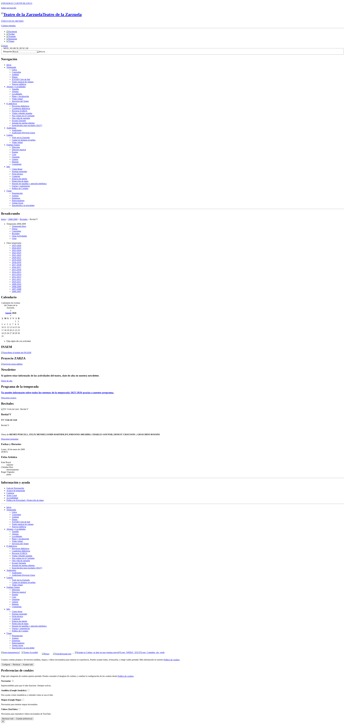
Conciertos (16, 72)
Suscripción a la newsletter (23, 205)
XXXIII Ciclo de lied (21, 79)
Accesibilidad (12, 498)
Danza (14, 77)
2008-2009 (13, 219)
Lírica (14, 70)
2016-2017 (16, 267)
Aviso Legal (11, 495)
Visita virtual (17, 99)
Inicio (8, 65)
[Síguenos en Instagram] (11, 39)
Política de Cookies (20, 188)
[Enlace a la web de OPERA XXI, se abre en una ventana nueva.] (128, 652)
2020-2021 (16, 257)
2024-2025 (16, 248)
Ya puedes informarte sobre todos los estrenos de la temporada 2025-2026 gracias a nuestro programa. (57, 392)
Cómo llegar (17, 169)
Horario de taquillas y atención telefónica (29, 183)
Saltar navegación (8, 8)
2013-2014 (16, 274)
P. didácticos (11, 103)
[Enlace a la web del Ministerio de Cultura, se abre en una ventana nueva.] (16, 3)
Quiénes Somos (13, 145)
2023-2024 (16, 250)
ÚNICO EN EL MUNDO (12, 21)
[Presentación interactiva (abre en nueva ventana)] (12, 364)
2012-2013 (16, 277)
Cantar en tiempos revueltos (23, 140)
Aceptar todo (28, 665)
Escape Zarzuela (19, 120)
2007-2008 (16, 289)
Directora (16, 147)
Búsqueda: (7, 51)
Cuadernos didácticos (21, 108)
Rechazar (16, 665)
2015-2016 (16, 269)
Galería (9, 135)
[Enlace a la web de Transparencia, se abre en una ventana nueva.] (10, 652)
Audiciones (11, 128)
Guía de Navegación (15, 488)
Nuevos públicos (19, 84)
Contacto (10, 493)
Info (8, 166)
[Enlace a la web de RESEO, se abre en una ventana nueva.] (46, 652)
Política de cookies (172, 660)
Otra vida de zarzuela (21, 118)
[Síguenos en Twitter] (10, 34)
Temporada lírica (19, 226)
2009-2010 (16, 284)
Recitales (23, 219)
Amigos (15, 196)
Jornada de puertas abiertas (23, 123)
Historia (15, 162)
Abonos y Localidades (16, 87)
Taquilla (15, 89)
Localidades (17, 94)
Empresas (16, 198)
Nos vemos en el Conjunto (23, 116)
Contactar (16, 176)
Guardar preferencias (24, 719)
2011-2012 (16, 279)
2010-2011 (16, 282)
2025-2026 (16, 245)
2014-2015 (16, 272)
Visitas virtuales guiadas (22, 113)
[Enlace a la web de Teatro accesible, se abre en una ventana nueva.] (30, 652)
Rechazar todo (7, 719)
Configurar (6, 665)
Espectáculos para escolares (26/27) (27, 125)
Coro (14, 154)
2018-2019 (16, 262)
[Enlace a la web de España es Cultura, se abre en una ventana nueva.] (96, 652)
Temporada (11, 67)
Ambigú (15, 74)
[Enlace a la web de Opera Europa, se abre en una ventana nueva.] (63, 652)
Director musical (19, 150)
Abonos (15, 91)
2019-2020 (16, 260)
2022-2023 (16, 253)
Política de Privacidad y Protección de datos (25, 500)
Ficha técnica (17, 174)
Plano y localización (20, 96)
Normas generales (19, 171)
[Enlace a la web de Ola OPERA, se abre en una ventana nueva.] (152, 652)
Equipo (15, 152)
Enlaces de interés (19, 179)
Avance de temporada (15, 490)
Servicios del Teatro (20, 101)
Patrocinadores (18, 200)
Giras (14, 238)
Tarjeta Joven (17, 203)
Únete (9, 191)
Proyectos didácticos (20, 106)
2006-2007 (16, 291)
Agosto (8, 313)
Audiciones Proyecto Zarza (23, 133)
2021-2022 (16, 255)
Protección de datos (20, 181)
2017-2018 (16, 265)
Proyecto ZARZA (19, 111)
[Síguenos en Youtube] (11, 36)
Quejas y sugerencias (21, 186)
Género (15, 159)
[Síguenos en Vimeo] (10, 41)
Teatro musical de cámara (22, 82)
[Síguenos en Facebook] (11, 31)
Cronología (16, 164)
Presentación (17, 193)
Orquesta (16, 157)
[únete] (4, 46)
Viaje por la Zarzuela (21, 137)
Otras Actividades (19, 236)
